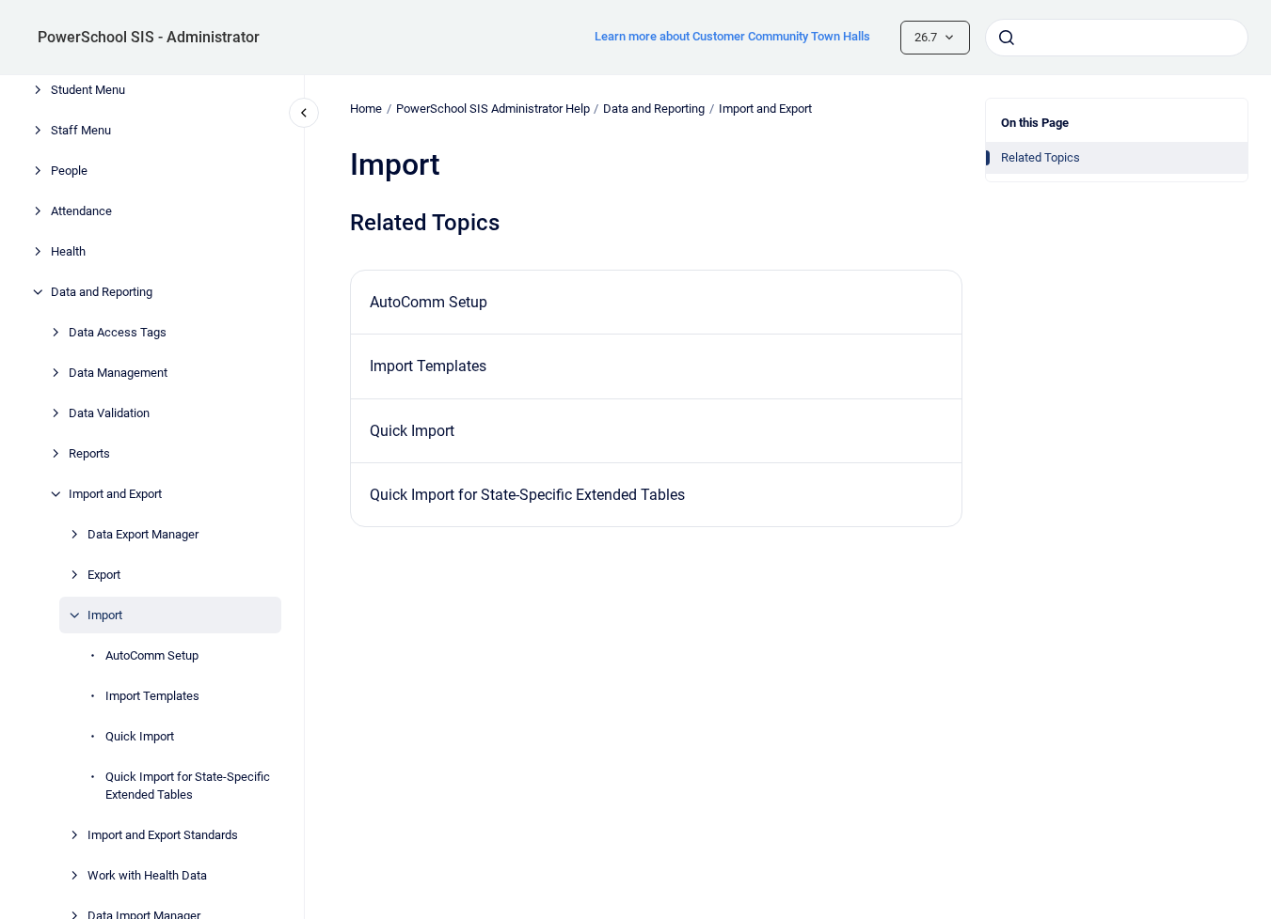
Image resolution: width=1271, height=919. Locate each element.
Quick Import (139, 736)
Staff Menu (81, 130)
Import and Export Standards (162, 835)
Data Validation (109, 413)
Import (104, 615)
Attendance (81, 211)
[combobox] (1116, 37)
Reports (89, 453)
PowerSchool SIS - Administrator (149, 37)
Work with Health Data (147, 875)
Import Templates (152, 696)
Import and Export (115, 494)
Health (68, 251)
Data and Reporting (101, 292)
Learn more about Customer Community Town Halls (732, 36)
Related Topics (1040, 157)
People (69, 171)
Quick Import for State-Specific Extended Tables (187, 786)
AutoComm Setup (152, 655)
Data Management (118, 373)
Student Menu (88, 90)
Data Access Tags (118, 332)
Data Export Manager (143, 534)
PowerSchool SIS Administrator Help (493, 108)
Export (103, 575)
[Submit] (1007, 38)
